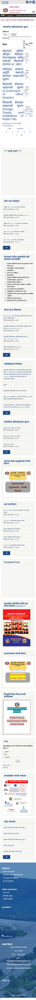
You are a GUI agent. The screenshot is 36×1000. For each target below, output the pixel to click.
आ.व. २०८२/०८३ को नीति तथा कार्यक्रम (14, 231)
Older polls (6, 765)
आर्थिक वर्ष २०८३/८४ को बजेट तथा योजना (14, 207)
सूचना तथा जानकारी (11, 20)
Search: (5, 38)
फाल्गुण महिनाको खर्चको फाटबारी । (12, 537)
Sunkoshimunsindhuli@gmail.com (18, 961)
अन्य (7, 248)
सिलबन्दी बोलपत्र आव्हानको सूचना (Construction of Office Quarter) (12, 90)
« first (9, 128)
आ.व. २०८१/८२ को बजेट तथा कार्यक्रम (14, 240)
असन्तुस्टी (7, 757)
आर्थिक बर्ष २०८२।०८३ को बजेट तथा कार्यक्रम (16, 223)
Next (11, 126)
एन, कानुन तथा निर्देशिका (10, 878)
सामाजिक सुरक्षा (7, 896)
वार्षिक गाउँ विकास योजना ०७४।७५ (12, 347)
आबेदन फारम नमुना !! (9, 845)
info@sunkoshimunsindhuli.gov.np (18, 968)
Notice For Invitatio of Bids (12, 436)
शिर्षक (4, 44)
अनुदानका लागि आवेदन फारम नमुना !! (13, 851)
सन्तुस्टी (7, 752)
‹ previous (19, 128)
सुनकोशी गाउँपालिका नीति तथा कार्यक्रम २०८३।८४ (17, 215)
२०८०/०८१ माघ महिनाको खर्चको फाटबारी (14, 545)
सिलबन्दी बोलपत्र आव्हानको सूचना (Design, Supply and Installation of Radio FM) (12, 111)
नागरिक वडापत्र (8, 899)
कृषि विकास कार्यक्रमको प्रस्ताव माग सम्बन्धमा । (16, 391)
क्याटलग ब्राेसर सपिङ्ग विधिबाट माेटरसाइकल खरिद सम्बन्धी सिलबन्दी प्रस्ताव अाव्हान (12, 57)
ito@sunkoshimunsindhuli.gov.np (18, 964)
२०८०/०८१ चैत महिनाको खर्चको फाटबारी (14, 520)
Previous (5, 126)
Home (3, 20)
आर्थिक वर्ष (5, 32)
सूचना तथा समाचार (9, 872)
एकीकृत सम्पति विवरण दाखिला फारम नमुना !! (15, 827)
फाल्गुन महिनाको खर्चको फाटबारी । (12, 529)
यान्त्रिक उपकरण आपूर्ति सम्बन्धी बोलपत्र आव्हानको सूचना (12, 74)
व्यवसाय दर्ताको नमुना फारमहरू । (12, 833)
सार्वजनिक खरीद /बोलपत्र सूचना (13, 875)
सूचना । (6, 385)
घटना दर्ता (6, 893)
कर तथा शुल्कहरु (8, 881)
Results (5, 767)
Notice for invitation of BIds (12, 428)
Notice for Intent (9, 444)
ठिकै (6, 754)
